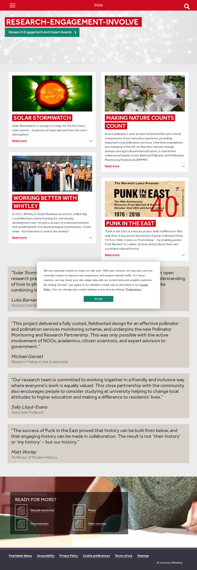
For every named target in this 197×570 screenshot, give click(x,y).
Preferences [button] (133, 289)
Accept (98, 298)
